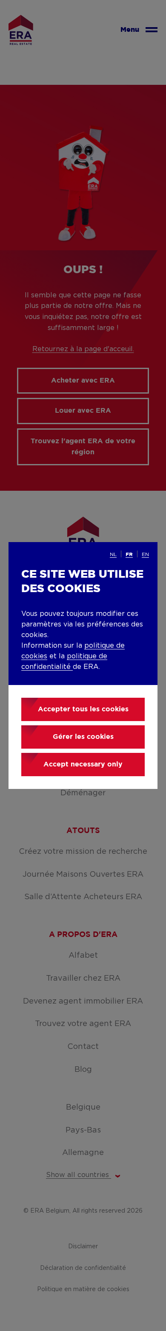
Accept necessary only (83, 764)
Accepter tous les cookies (83, 709)
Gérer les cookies (83, 737)
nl (113, 554)
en (145, 554)
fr (129, 554)
